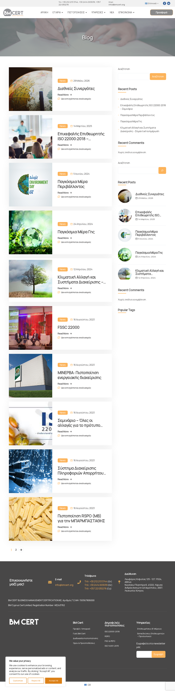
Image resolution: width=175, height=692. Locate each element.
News (63, 80)
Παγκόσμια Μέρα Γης (76, 231)
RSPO (107, 636)
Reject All (36, 680)
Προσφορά (161, 12)
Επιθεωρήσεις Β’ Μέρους (149, 628)
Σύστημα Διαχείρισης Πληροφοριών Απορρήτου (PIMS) (80, 470)
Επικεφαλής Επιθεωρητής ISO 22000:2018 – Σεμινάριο (81, 136)
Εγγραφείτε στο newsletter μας (150, 645)
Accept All (53, 680)
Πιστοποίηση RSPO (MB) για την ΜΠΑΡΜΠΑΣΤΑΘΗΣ (81, 518)
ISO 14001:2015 (112, 646)
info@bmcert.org (117, 3)
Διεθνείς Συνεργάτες (76, 88)
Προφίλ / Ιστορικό (81, 628)
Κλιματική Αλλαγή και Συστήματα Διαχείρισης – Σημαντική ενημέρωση (80, 279)
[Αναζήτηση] (162, 170)
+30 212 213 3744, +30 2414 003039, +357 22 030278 (80, 3)
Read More (63, 94)
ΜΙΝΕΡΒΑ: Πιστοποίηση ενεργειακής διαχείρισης (79, 375)
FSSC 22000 (68, 327)
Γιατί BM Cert (79, 633)
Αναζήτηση (124, 69)
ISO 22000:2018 (112, 631)
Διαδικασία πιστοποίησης (85, 638)
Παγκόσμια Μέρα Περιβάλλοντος (73, 184)
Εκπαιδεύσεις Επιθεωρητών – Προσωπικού (150, 635)
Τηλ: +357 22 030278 (95, 588)
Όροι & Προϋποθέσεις (84, 643)
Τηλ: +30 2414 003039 (95, 585)
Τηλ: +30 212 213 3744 (95, 581)
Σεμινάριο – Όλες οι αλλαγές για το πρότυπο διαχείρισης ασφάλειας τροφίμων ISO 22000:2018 (81, 423)
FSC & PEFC (110, 641)
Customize (18, 680)
